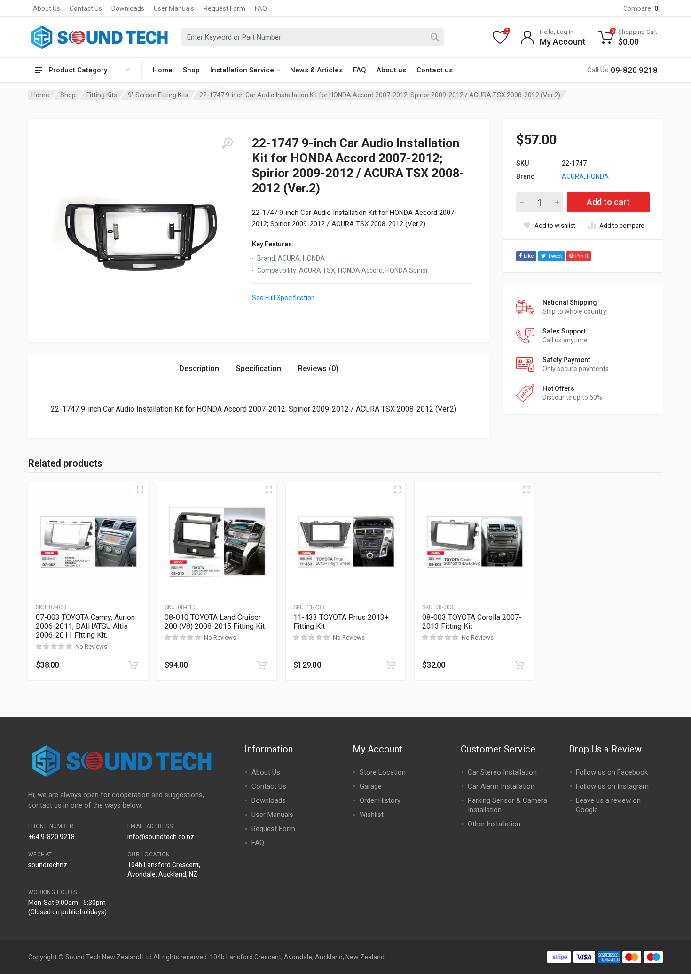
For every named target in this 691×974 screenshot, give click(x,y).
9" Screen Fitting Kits (158, 95)
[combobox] (312, 37)
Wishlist (372, 814)
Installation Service (242, 70)
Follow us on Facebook (612, 772)
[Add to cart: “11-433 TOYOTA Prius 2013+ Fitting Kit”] (390, 665)
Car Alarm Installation (501, 786)
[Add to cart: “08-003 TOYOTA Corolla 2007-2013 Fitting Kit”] (519, 665)
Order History (380, 800)
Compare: (640, 8)
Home (163, 70)
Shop (191, 70)
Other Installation (494, 824)
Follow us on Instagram (612, 786)
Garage (371, 786)
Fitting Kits (101, 95)
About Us (46, 8)
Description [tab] (199, 368)
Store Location (383, 772)
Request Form (224, 8)
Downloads (127, 8)
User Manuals (174, 8)
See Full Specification (283, 297)
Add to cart (608, 202)
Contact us (434, 70)
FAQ (261, 8)
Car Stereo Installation (502, 772)
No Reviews (91, 646)
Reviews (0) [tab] (318, 368)
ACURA (573, 176)
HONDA (598, 176)
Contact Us (86, 8)
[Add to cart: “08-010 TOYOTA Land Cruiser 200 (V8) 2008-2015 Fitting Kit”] (261, 665)
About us (391, 70)
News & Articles (316, 70)
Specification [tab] (258, 368)
